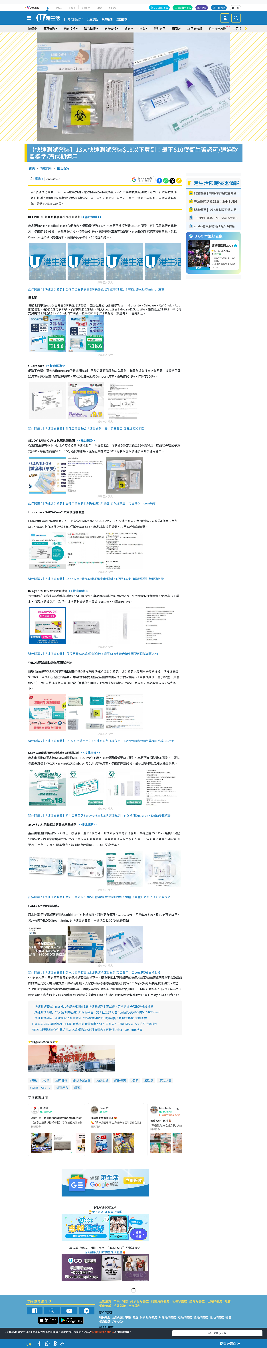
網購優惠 (120, 1080)
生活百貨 (63, 168)
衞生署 (149, 1080)
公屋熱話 (92, 19)
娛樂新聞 (107, 19)
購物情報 (46, 168)
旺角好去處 (214, 1301)
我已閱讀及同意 (217, 1333)
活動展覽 (105, 1301)
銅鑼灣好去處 (160, 1301)
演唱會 (32, 28)
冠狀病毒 (165, 1080)
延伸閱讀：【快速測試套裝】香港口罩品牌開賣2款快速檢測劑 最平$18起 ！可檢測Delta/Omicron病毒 (96, 289)
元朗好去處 (179, 1301)
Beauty (86, 7)
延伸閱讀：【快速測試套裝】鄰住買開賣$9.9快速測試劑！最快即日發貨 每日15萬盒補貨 (86, 428)
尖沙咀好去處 (139, 1301)
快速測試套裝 (82, 1080)
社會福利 (134, 1305)
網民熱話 (105, 1317)
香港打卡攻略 (217, 28)
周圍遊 (176, 28)
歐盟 (135, 1080)
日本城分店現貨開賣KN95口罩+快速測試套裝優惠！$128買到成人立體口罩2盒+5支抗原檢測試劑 (94, 1024)
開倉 (125, 1301)
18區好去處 (194, 28)
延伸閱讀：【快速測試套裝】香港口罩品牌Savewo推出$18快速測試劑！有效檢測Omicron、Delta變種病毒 (99, 815)
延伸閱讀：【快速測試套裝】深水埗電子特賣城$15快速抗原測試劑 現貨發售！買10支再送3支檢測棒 (94, 972)
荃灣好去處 (197, 1301)
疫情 (46, 1080)
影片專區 (159, 28)
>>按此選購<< (91, 217)
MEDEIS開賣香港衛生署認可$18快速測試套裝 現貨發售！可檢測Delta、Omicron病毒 (87, 1029)
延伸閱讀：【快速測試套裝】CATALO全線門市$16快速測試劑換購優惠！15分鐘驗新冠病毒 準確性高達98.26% (101, 741)
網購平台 (62, 1087)
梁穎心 (38, 178)
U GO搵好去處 (161, 7)
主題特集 (238, 28)
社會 (227, 1301)
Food (72, 7)
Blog (99, 7)
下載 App (220, 7)
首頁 (32, 168)
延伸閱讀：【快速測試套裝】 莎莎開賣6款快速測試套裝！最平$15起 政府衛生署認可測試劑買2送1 (93, 653)
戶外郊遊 (120, 1305)
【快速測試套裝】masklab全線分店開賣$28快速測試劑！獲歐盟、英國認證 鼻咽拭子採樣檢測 (92, 1006)
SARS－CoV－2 (40, 1087)
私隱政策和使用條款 (102, 1331)
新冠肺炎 (61, 1080)
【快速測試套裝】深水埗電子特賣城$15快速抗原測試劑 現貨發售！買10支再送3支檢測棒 (89, 1018)
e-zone (113, 7)
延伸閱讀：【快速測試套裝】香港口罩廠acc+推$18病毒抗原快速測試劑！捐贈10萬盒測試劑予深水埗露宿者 (99, 897)
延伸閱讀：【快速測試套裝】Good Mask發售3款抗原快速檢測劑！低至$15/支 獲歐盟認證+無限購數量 (96, 578)
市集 (117, 1301)
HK (47, 7)
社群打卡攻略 (184, 7)
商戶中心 (201, 7)
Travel (59, 7)
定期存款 (121, 19)
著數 (34, 1080)
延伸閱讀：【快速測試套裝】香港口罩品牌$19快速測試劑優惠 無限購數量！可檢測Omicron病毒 (92, 503)
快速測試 (102, 1080)
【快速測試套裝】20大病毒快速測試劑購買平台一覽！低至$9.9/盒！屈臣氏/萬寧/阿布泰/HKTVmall (96, 1012)
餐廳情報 (105, 1305)
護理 (77, 1087)
